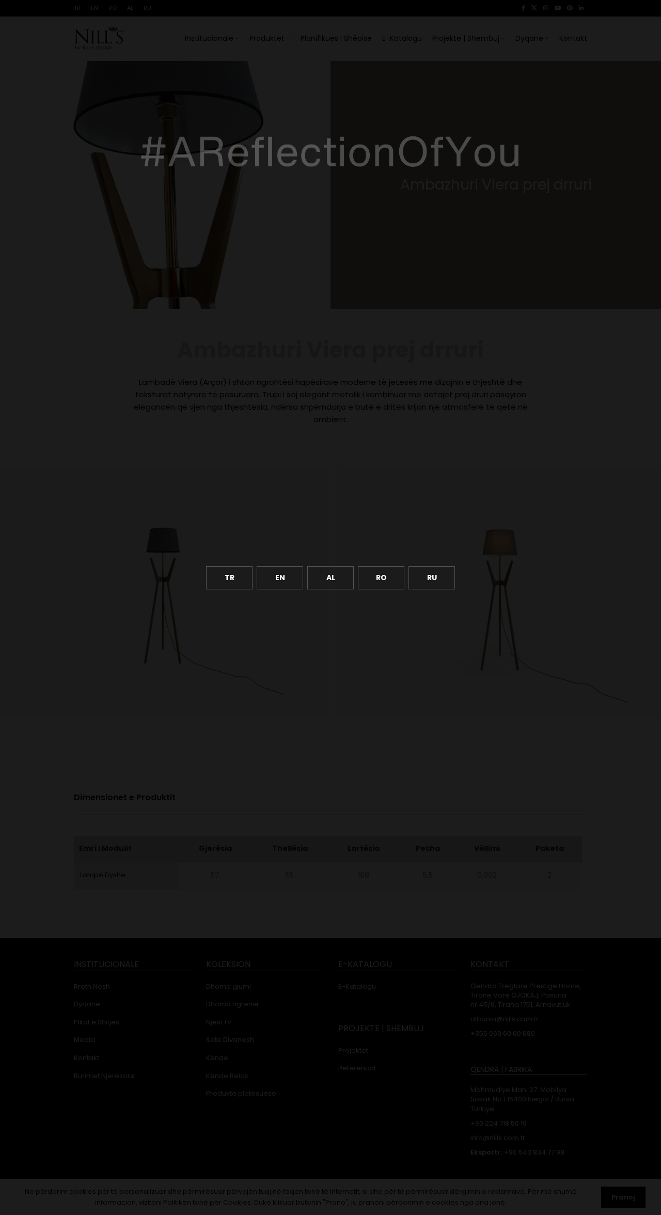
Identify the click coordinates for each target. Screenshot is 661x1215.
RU (432, 577)
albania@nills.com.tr (504, 1019)
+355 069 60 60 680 (502, 1033)
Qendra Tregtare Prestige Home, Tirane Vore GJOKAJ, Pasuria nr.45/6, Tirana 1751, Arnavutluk (525, 995)
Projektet (353, 1050)
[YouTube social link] (558, 8)
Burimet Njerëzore (104, 1076)
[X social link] (534, 8)
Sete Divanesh (230, 1040)
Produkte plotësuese (241, 1093)
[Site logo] (99, 38)
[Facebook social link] (523, 8)
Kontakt (86, 1058)
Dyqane (87, 1004)
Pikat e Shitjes (96, 1022)
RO (381, 577)
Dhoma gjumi (228, 986)
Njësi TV (219, 1022)
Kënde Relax (227, 1076)
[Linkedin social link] (581, 8)
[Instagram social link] (546, 8)
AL (330, 577)
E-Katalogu (357, 986)
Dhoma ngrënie (232, 1004)
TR (229, 577)
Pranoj (623, 1197)
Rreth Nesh (92, 986)
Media (84, 1040)
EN (280, 577)
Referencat (357, 1068)
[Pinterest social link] (570, 8)
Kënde (217, 1058)
